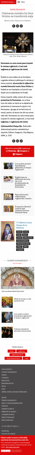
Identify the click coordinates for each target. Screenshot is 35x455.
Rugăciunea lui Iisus (13, 358)
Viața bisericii (7, 369)
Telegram (18, 154)
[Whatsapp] (17, 26)
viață (26, 358)
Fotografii (20, 250)
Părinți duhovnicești (9, 400)
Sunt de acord (6, 451)
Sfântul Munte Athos (23, 244)
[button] (21, 2)
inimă (12, 351)
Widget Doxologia (8, 417)
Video (25, 247)
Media (4, 386)
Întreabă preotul (8, 383)
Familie (4, 375)
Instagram (24, 151)
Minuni (25, 235)
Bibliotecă (5, 380)
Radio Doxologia (7, 420)
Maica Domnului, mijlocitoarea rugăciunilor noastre (23, 196)
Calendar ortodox (8, 414)
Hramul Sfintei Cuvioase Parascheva (14, 392)
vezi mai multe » (17, 263)
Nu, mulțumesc (16, 451)
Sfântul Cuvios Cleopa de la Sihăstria (17, 20)
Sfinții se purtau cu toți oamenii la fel (22, 300)
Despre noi (5, 431)
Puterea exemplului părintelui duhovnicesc (22, 330)
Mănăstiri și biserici (9, 412)
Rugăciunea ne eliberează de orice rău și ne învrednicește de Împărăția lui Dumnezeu (22, 182)
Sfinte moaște (28, 238)
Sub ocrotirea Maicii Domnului (13, 291)
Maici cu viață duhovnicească (12, 403)
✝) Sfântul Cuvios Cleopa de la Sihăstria (24, 225)
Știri (3, 389)
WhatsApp (12, 151)
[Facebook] (13, 26)
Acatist (19, 232)
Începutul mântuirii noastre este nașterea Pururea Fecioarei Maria (23, 209)
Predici (19, 247)
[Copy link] (21, 26)
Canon (26, 232)
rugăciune (21, 351)
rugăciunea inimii (17, 355)
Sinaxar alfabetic (8, 409)
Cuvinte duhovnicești (17, 9)
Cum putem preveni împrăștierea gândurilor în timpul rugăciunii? (23, 166)
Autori (4, 397)
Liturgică (5, 378)
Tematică (5, 406)
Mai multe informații (12, 447)
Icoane (19, 238)
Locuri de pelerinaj (22, 241)
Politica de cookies (8, 434)
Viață (18, 235)
